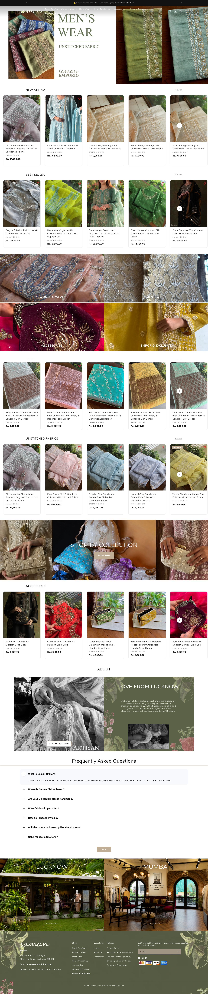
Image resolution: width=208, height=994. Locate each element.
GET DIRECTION (52, 923)
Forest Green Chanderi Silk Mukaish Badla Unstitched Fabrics (145, 233)
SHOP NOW (104, 555)
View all (178, 90)
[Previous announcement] (26, 2)
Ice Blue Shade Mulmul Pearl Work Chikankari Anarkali (62, 147)
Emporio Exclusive (80, 969)
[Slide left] (28, 125)
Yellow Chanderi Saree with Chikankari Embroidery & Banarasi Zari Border (146, 415)
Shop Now (116, 3)
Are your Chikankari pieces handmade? (50, 799)
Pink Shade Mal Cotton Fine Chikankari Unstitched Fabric (62, 496)
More (104, 849)
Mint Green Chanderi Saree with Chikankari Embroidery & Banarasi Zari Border (188, 415)
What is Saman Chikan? (41, 774)
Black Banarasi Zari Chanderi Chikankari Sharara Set (188, 232)
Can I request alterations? (43, 837)
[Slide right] (179, 125)
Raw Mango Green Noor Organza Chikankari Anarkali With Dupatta (104, 233)
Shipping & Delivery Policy (119, 961)
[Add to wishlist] (37, 98)
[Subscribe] (178, 951)
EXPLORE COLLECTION (59, 744)
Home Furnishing (80, 961)
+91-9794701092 (53, 970)
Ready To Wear (79, 948)
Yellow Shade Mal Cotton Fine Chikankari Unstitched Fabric (188, 496)
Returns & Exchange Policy (119, 957)
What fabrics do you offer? (43, 808)
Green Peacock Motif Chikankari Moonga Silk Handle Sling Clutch (101, 644)
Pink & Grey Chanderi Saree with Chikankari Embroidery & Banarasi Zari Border (63, 415)
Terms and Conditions (117, 965)
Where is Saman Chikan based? (46, 789)
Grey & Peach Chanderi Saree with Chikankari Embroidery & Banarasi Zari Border (22, 415)
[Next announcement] (181, 2)
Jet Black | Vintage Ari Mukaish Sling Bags (17, 643)
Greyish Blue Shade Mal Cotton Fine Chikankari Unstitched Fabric (101, 497)
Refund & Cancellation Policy (120, 952)
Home (96, 948)
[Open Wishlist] (180, 11)
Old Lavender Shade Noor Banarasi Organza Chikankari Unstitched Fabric (21, 148)
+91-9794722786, (35, 970)
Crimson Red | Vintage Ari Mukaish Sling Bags (61, 643)
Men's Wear (77, 957)
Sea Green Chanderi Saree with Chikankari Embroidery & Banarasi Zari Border (105, 415)
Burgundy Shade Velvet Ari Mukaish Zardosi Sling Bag (187, 643)
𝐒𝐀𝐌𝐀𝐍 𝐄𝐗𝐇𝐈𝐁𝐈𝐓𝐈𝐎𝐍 (81, 973)
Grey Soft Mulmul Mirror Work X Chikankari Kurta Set (21, 232)
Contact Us (99, 957)
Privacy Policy (113, 948)
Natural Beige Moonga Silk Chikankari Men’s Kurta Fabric (105, 147)
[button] (69, 9)
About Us (98, 952)
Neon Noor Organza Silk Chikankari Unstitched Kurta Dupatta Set (62, 233)
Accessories (77, 965)
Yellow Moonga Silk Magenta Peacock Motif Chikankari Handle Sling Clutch (146, 644)
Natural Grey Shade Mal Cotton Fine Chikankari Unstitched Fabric (143, 497)
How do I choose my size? (43, 818)
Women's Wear (79, 952)
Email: (36, 964)
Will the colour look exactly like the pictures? (54, 827)
